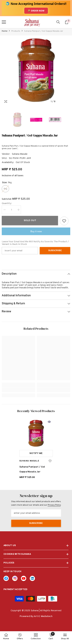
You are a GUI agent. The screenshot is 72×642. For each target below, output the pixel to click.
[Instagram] (14, 578)
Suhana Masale (19, 154)
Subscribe (55, 250)
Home (4, 31)
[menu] (4, 22)
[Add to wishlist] (64, 221)
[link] (18, 389)
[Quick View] (49, 421)
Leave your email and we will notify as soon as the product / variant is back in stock (35, 243)
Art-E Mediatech (43, 616)
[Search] (58, 22)
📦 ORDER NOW (36, 10)
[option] (36, 70)
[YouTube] (23, 578)
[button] (60, 102)
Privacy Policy (54, 505)
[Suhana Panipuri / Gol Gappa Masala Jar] (36, 433)
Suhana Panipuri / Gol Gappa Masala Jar (32, 469)
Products (15, 31)
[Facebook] (6, 578)
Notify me (36, 453)
